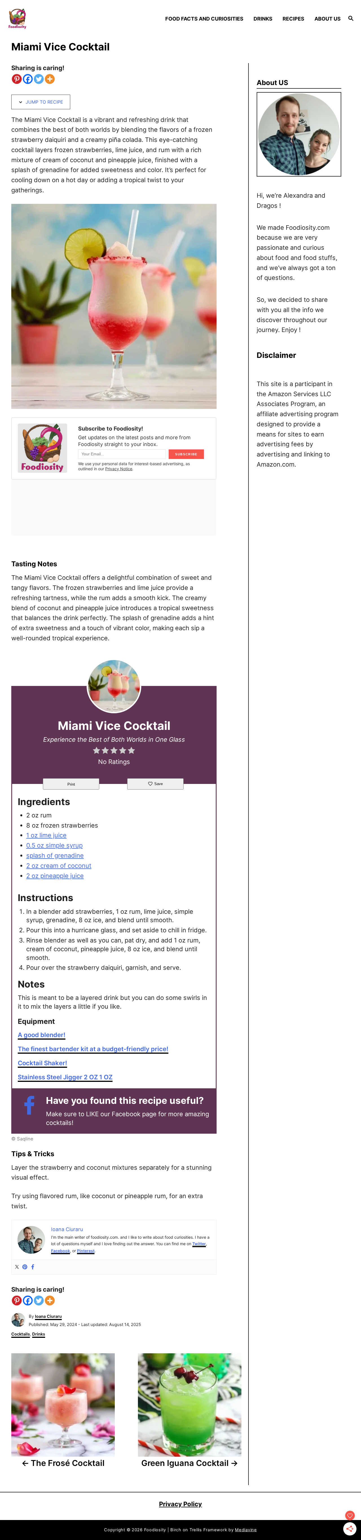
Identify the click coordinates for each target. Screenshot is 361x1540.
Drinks (38, 1334)
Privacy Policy (180, 1504)
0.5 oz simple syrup (54, 845)
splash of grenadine (55, 855)
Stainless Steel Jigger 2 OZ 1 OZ (65, 1077)
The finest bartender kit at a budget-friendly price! (93, 1049)
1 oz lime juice (46, 835)
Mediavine (246, 1529)
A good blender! (41, 1034)
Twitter (199, 1243)
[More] (50, 79)
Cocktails (20, 1334)
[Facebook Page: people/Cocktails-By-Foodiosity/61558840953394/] (32, 1110)
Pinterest (85, 1250)
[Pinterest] (17, 79)
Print (71, 784)
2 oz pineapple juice (55, 875)
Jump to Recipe (43, 102)
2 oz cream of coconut (58, 865)
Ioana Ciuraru (48, 1316)
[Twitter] (39, 79)
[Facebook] (28, 79)
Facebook (60, 1250)
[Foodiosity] (48, 18)
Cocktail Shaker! (42, 1063)
